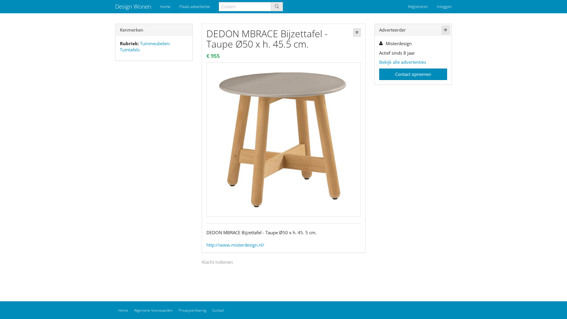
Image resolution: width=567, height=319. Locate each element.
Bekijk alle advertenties (402, 62)
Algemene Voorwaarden (153, 310)
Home (165, 6)
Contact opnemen (413, 74)
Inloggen (444, 6)
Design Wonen (133, 6)
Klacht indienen (217, 262)
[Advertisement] (154, 158)
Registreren (418, 6)
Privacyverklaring (192, 310)
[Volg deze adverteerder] (445, 30)
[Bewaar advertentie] (357, 32)
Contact (218, 310)
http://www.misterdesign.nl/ (235, 245)
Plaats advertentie (194, 6)
